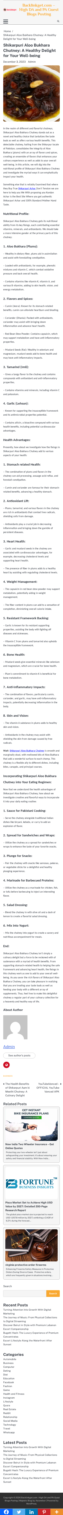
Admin (32, 61)
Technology (9, 1424)
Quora (6, 1405)
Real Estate (9, 1409)
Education (9, 1378)
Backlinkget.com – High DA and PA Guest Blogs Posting (39, 9)
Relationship (10, 1417)
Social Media (10, 1420)
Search (7, 1286)
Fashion (7, 1386)
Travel (6, 1428)
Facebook (8, 1382)
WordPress (31, 1503)
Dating (7, 1370)
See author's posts (19, 1055)
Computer (8, 1366)
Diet (5, 1374)
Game (6, 1390)
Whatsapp (9, 1432)
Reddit (7, 1413)
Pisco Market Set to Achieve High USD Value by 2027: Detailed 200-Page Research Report (29, 1206)
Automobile (9, 1359)
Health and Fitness (13, 1393)
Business (8, 1076)
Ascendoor (41, 1500)
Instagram (9, 1397)
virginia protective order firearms (25, 1264)
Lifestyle (8, 1401)
